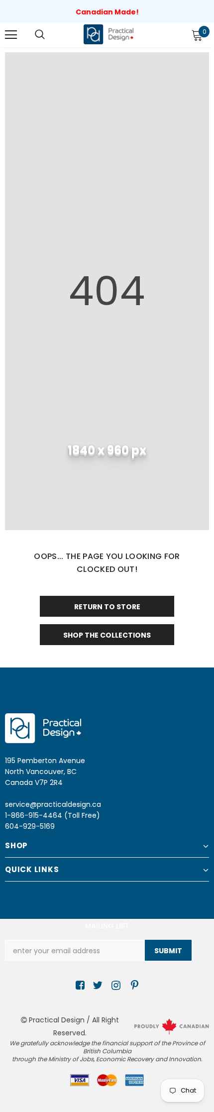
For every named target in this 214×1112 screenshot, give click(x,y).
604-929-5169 (30, 826)
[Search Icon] (40, 35)
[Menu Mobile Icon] (11, 35)
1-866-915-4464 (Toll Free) (52, 815)
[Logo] (108, 34)
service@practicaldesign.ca (53, 804)
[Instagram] (114, 986)
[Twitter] (96, 986)
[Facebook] (78, 986)
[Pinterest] (132, 986)
